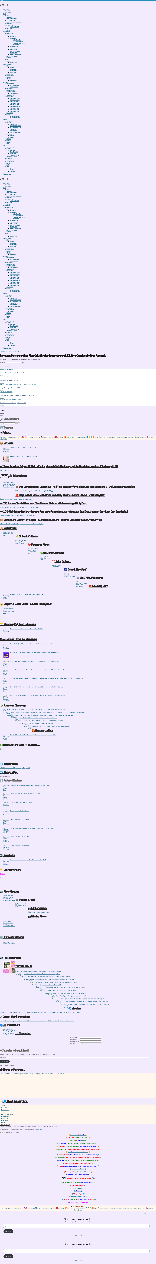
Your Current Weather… (15, 132)
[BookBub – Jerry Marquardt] (56, 437)
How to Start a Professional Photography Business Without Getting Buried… (53, 979)
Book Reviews (13, 72)
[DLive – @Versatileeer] (105, 437)
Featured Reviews (10, 147)
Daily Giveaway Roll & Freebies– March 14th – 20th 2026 (26, 629)
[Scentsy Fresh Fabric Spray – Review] (6, 805)
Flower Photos (13, 49)
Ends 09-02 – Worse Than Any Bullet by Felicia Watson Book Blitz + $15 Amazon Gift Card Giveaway (44, 715)
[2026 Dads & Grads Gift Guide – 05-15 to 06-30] (6, 459)
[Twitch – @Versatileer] (59, 437)
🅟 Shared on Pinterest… (12, 1069)
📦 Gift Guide (6, 443)
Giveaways (5, 82)
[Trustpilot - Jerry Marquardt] (108, 437)
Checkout (12, 170)
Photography (6, 32)
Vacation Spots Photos (18, 41)
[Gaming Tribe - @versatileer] (62, 437)
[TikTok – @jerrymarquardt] (41, 437)
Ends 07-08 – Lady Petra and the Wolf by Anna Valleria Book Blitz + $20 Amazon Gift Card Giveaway (36, 709)
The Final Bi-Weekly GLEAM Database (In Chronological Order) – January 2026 (33, 735)
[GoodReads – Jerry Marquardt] (53, 437)
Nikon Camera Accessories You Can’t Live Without (62, 990)
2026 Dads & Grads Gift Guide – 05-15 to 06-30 (23, 456)
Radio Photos (16, 45)
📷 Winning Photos (37, 916)
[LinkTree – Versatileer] (1, 437)
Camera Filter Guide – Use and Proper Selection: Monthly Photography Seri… (86, 1001)
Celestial (12, 136)
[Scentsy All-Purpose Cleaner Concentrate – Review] (6, 796)
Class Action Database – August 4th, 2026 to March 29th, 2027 (28, 860)
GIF (7, 59)
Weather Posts (13, 124)
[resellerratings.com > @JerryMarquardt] (147, 437)
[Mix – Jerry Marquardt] (96, 437)
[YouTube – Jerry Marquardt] (27, 437)
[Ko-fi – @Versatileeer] (101, 437)
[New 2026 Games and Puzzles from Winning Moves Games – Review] (6, 788)
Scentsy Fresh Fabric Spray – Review (21, 802)
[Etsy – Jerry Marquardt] (115, 437)
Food (7, 165)
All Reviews (12, 150)
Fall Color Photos (14, 48)
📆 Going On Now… (61, 561)
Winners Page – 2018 (14, 110)
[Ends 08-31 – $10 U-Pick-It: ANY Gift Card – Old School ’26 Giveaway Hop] (6, 647)
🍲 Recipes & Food (25, 899)
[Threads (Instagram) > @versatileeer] (25, 437)
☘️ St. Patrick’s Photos (26, 536)
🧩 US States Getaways (52, 553)
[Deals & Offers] (6, 749)
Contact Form (9, 17)
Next (1, 415)
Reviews (8, 149)
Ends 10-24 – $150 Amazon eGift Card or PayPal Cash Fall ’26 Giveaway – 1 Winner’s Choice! (37, 695)
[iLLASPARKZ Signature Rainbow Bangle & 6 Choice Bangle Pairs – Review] (6, 831)
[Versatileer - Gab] (1, 439)
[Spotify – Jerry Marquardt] (68, 437)
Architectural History (11, 157)
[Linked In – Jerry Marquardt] (35, 437)
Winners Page (9, 97)
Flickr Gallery (13, 62)
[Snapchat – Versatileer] (89, 437)
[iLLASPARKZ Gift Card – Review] (6, 848)
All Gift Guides (13, 80)
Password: (3, 362)
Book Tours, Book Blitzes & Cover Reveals (78, 1163)
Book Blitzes (13, 69)
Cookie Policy (39, 1129)
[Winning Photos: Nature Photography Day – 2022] (9, 927)
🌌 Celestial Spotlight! (75, 569)
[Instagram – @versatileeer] (23, 437)
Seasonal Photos (14, 46)
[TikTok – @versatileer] (38, 437)
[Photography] (39, 912)
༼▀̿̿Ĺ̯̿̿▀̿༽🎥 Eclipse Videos (13, 475)
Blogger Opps (9, 25)
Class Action (9, 158)
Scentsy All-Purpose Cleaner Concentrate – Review (25, 793)
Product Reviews (14, 152)
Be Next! (2, 874)
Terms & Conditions (11, 20)
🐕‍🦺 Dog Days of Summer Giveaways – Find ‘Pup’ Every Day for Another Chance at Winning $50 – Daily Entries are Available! (75, 486)
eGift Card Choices (14, 116)
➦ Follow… (5, 432)
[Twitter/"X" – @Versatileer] (13, 437)
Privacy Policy (9, 28)
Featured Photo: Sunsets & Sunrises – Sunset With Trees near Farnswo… (65, 987)
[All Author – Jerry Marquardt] (93, 437)
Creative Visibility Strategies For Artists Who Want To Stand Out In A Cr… (57, 982)
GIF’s (7, 144)
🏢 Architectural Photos (12, 937)
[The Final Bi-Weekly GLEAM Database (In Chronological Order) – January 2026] (6, 738)
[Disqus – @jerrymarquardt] (81, 437)
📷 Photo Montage (9, 891)
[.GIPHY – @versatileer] (43, 437)
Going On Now (9, 121)
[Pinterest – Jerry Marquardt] (16, 437)
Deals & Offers (10, 75)
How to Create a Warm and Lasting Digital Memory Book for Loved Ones (40, 971)
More (4, 145)
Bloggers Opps (5, 1116)
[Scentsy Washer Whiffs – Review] (6, 814)
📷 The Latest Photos (10, 957)
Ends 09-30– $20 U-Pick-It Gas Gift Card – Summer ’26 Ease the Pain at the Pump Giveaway (37, 687)
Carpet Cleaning (7, 174)
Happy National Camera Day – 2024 (50, 985)
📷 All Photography (37, 908)
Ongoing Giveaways (10, 95)
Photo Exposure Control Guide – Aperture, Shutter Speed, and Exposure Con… (91, 1004)
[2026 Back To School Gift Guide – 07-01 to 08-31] (6, 451)
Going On (5, 119)
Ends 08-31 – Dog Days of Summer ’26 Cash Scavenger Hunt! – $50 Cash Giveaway (34, 652)
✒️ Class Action (7, 855)
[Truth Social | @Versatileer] (144, 1208)
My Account (12, 171)
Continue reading (78, 1235)
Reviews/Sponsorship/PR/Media (14, 22)
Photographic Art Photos (19, 43)
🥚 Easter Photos (8, 528)
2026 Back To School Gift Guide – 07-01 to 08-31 (24, 448)
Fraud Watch (9, 160)
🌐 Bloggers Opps (9, 763)
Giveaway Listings (10, 90)
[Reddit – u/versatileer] (74, 437)
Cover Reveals (13, 71)
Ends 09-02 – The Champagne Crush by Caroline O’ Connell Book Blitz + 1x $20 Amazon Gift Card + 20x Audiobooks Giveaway (48, 712)
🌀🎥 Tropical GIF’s (10, 1025)
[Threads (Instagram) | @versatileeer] (26, 1208)
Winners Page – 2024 (15, 100)
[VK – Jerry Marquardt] (87, 437)
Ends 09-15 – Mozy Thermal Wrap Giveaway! (41, 723)
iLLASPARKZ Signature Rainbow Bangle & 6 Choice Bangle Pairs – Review (32, 828)
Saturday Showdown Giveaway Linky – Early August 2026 (27, 594)
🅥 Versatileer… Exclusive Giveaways (18, 639)
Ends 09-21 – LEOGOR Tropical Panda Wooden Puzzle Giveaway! (51, 726)
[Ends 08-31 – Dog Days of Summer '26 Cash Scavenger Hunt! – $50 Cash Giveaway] (34, 491)
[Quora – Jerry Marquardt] (125, 437)
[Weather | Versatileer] (40, 1012)
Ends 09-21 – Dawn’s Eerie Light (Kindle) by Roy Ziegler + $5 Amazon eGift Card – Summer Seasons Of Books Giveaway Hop (46, 678)
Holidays (8, 139)
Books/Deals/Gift (7, 64)
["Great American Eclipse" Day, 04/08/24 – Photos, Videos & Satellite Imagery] (5, 470)
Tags (7, 15)
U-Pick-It (8, 114)
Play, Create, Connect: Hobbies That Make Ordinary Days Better (42, 974)
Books (7, 66)
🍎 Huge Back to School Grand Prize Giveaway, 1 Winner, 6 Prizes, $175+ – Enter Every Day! (60, 495)
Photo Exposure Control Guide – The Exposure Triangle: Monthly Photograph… (83, 998)
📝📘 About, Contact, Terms (14, 1101)
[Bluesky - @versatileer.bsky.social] (31, 437)
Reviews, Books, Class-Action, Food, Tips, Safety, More (78, 1166)
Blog (4, 173)
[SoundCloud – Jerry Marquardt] (65, 437)
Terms (3, 1112)
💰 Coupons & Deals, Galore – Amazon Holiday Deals (26, 604)
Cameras (8, 58)
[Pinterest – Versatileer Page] (20, 437)
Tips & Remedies (10, 161)
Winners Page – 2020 (15, 106)
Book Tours (9, 24)
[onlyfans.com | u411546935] (149, 1208)
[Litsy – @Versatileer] (122, 437)
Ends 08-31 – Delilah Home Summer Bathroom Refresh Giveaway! (39, 718)
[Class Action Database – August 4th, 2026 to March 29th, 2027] (6, 863)
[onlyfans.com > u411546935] (150, 437)
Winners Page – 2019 (14, 108)
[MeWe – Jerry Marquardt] (119, 437)
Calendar (8, 140)
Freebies (8, 77)
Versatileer (4, 4)
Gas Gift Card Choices (15, 118)
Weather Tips (13, 129)
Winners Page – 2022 (15, 103)
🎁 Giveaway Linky (98, 586)
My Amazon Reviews (14, 155)
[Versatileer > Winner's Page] (6, 877)
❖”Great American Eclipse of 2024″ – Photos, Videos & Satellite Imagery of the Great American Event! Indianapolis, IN (59, 466)
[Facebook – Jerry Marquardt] (10, 437)
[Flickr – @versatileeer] (46, 437)
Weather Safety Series (15, 126)
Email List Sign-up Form (11, 19)
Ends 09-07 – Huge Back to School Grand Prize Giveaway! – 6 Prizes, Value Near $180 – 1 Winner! (38, 670)
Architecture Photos (15, 51)
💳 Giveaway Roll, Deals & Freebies (18, 624)
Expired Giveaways (14, 87)
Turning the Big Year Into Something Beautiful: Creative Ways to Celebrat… (49, 976)
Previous (2, 413)
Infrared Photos (17, 40)
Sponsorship (11, 1114)
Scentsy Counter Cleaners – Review (20, 836)
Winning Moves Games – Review (19, 819)
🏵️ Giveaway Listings (42, 730)
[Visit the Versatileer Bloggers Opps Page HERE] (15, 768)
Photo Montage (9, 33)
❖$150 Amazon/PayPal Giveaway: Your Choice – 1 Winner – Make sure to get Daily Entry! (43, 503)
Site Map (8, 30)
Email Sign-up (5, 1110)
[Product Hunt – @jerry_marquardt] (84, 437)
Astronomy (9, 134)
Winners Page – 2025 (15, 98)
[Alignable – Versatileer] (141, 437)
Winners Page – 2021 (14, 105)
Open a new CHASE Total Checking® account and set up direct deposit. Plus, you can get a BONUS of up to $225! (33, 1073)
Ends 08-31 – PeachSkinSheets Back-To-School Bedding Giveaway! (43, 720)
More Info (8, 12)
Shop (7, 166)
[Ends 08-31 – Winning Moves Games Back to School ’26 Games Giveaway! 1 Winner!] (6, 664)
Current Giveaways (14, 85)
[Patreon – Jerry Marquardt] (78, 437)
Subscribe (5, 1061)
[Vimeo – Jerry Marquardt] (91, 437)
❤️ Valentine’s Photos (38, 544)
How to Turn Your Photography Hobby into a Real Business (69, 993)
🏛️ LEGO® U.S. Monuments (89, 577)
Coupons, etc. (9, 74)
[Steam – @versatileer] (71, 437)
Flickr (8, 61)
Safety (8, 142)
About (4, 14)
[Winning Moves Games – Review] (6, 822)
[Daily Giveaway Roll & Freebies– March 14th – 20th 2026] (6, 632)
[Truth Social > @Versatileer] (144, 437)
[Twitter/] (15, 1208)
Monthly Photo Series (11, 56)
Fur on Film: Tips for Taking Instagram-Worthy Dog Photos (72, 996)
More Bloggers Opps (14, 27)
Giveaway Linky (9, 113)
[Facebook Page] (5, 437)
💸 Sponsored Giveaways (13, 705)
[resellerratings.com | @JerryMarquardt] (147, 1208)
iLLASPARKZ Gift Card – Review (19, 845)
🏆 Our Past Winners (10, 869)
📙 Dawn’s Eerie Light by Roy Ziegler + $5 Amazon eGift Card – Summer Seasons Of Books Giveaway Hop (51, 519)
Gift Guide (8, 79)
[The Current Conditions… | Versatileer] (37, 1021)
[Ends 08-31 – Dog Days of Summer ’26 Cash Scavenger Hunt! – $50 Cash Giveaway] (6, 655)
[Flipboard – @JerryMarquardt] (129, 437)
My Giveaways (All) (14, 93)
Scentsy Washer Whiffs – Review (19, 811)
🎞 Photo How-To (23, 966)
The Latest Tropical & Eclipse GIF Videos (78, 1178)
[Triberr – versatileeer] (99, 437)
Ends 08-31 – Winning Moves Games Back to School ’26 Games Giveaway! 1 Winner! (34, 661)
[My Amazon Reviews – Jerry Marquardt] (138, 437)
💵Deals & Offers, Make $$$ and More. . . (20, 744)
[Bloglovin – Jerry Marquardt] (50, 437)
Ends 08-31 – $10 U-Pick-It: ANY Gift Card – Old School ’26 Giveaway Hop (31, 644)
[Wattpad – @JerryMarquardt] (112, 437)
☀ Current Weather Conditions (15, 1016)
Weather (8, 123)
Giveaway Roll (9, 88)
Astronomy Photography (15, 54)
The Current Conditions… (16, 127)
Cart (11, 168)
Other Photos (13, 38)
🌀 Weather (74, 1008)
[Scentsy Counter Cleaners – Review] (6, 839)
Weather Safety (13, 131)
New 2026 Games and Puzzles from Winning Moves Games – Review (30, 785)
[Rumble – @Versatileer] (135, 437)
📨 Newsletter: (23, 1033)
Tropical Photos (13, 53)
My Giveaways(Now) (10, 92)
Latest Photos (13, 36)
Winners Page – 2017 (14, 111)
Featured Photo (10, 35)
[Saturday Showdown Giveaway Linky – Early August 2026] (6, 597)
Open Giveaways (10, 84)
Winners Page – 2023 (15, 101)
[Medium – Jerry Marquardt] (132, 437)
